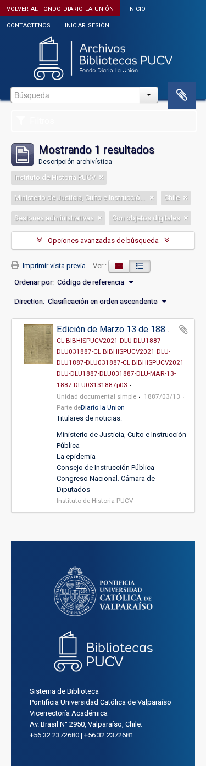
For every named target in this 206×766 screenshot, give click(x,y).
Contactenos (29, 24)
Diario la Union (103, 407)
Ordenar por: (34, 282)
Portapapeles (182, 95)
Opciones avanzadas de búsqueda (103, 240)
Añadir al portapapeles (183, 329)
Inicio (137, 8)
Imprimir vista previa (53, 266)
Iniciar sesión (87, 24)
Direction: (29, 301)
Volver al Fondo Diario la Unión (60, 8)
